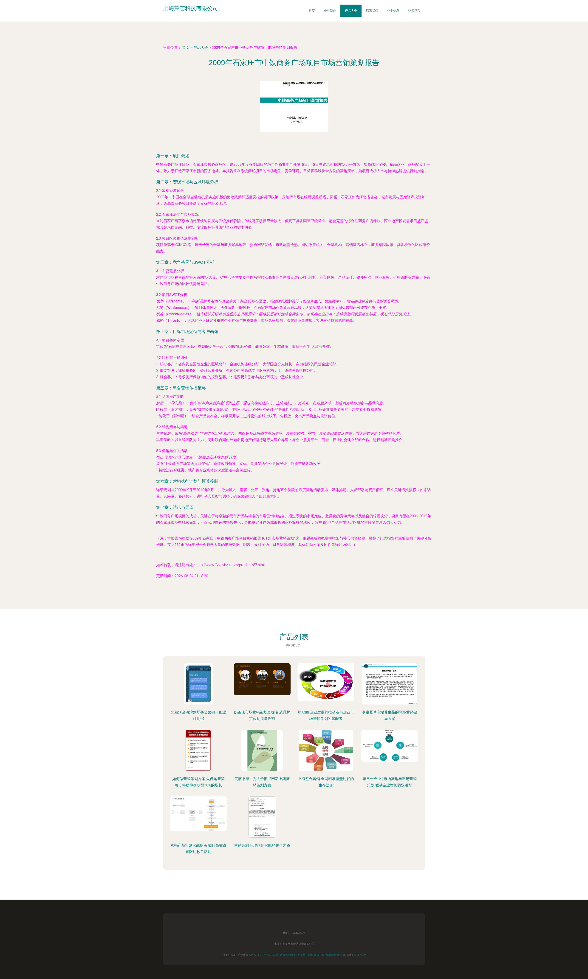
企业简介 (330, 10)
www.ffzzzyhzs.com (264, 955)
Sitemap (360, 955)
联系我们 (372, 10)
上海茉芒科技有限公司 (311, 955)
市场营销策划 (288, 955)
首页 (312, 10)
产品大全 (351, 10)
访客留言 (414, 10)
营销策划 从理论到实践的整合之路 (262, 845)
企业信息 (393, 10)
